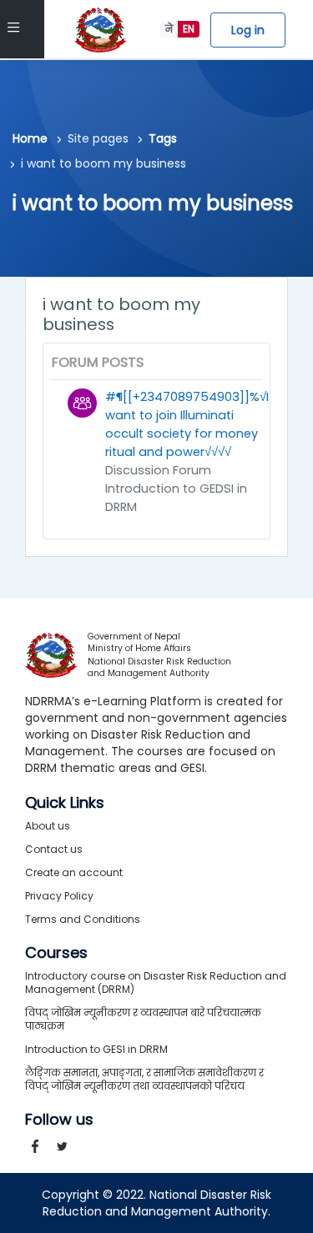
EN (188, 29)
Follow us (59, 1120)
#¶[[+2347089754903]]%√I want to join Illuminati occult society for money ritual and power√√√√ (187, 424)
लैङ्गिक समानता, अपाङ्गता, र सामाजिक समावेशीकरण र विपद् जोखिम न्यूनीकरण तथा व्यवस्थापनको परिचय (144, 1079)
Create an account (74, 872)
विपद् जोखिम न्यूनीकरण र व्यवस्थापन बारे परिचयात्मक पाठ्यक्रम (143, 1019)
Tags (163, 138)
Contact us (54, 849)
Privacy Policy (59, 896)
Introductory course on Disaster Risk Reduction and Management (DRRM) (155, 982)
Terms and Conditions (82, 919)
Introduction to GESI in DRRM (96, 1049)
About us (47, 826)
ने (169, 29)
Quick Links (64, 803)
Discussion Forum (158, 470)
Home (30, 138)
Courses (56, 953)
